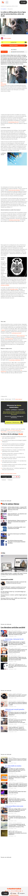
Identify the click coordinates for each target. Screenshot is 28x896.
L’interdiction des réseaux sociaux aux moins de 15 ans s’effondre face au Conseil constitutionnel (17, 651)
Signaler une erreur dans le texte (8, 473)
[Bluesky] (20, 891)
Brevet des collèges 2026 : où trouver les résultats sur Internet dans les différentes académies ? (17, 810)
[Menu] (7, 2)
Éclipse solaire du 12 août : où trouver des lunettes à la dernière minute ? (16, 582)
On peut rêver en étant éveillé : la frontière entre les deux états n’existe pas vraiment (13, 457)
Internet (4, 479)
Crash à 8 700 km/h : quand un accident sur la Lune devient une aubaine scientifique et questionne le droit (13, 588)
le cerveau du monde (16, 333)
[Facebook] (14, 891)
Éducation (10, 9)
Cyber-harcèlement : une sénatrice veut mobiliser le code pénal (17, 514)
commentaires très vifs (13, 122)
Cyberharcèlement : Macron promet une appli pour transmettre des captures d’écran (17, 522)
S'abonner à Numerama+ (13, 422)
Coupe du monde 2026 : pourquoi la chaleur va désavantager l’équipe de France (13, 454)
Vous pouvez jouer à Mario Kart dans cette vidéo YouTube (17, 792)
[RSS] (18, 891)
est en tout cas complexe (14, 190)
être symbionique (21, 335)
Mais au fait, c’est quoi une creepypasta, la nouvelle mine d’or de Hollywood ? (18, 833)
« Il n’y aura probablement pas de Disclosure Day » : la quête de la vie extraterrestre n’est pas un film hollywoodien (17, 825)
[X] (10, 891)
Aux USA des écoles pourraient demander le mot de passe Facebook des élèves (16, 542)
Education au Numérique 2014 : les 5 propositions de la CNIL (16, 528)
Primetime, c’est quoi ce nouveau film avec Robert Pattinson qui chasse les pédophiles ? (18, 713)
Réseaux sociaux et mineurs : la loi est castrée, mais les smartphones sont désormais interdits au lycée (17, 633)
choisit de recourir (9, 338)
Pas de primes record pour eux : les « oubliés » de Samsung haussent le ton (17, 818)
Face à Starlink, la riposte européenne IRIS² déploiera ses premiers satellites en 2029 (18, 703)
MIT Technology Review (3, 84)
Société (4, 9)
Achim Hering (18, 399)
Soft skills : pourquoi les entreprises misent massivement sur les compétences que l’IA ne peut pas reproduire (17, 721)
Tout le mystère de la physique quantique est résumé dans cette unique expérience (14, 437)
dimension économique (14, 220)
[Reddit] (16, 891)
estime (3, 330)
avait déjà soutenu (14, 289)
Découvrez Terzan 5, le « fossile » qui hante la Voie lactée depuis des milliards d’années (13, 450)
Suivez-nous (4, 51)
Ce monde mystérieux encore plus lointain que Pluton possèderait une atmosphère (14, 465)
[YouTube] (6, 891)
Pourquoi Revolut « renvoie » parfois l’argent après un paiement (14, 595)
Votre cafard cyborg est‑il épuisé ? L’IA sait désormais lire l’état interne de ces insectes (14, 461)
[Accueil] (3, 2)
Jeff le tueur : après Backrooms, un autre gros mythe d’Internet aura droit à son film (17, 666)
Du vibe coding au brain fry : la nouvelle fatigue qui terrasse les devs (13, 592)
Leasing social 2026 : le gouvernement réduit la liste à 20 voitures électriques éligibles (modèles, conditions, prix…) (17, 785)
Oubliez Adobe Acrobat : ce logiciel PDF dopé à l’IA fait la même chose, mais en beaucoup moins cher (17, 508)
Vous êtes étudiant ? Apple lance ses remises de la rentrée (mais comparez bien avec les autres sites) (17, 658)
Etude (21, 434)
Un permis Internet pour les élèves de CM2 (17, 534)
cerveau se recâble (5, 285)
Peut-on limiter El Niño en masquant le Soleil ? (13, 447)
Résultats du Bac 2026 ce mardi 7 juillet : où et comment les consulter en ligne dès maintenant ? (17, 800)
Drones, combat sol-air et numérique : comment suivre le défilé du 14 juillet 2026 (17, 760)
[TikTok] (8, 891)
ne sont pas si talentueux (14, 360)
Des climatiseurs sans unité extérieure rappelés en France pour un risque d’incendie (17, 777)
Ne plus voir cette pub (6, 500)
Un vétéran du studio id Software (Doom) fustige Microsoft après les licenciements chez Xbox (16, 770)
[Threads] (22, 891)
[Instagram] (12, 891)
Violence (10, 479)
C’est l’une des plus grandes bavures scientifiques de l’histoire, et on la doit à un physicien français (13, 444)
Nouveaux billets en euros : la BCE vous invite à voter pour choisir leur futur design (13, 599)
